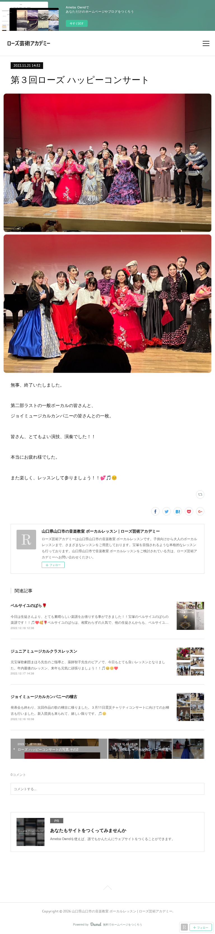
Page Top (107, 889)
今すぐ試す (77, 23)
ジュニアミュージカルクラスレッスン (44, 651)
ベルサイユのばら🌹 (29, 605)
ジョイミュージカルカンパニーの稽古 (44, 696)
